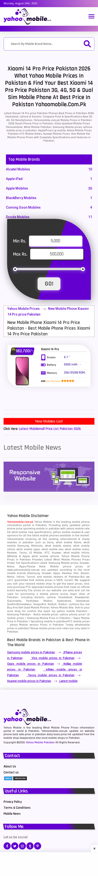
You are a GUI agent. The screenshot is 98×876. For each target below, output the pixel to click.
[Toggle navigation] (91, 16)
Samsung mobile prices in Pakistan (31, 652)
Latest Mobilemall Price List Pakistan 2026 (50, 429)
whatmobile (82, 625)
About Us (10, 766)
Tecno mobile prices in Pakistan (51, 675)
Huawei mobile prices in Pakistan (29, 681)
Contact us (11, 772)
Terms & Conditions (17, 808)
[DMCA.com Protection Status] (15, 778)
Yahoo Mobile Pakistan (40, 742)
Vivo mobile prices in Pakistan (53, 658)
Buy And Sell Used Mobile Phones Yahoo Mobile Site (40, 607)
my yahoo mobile (63, 611)
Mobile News (12, 814)
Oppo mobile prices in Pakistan (30, 663)
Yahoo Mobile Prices (23, 309)
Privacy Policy (13, 802)
